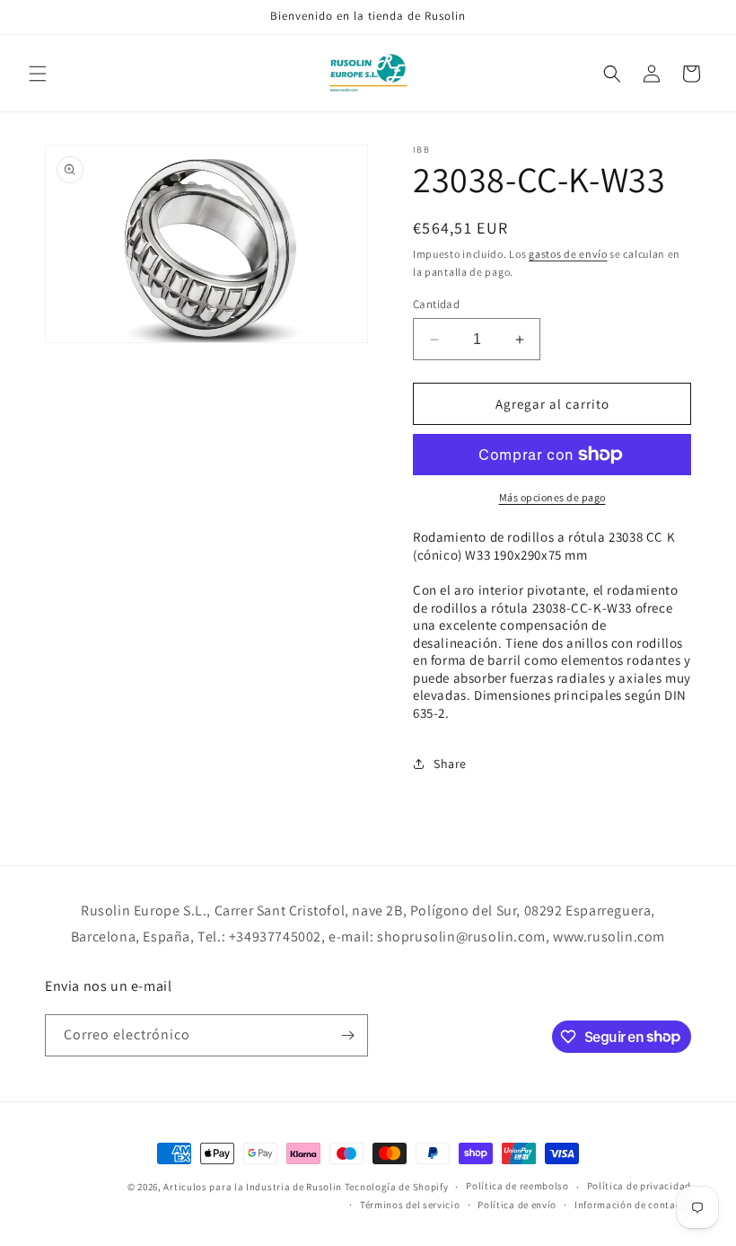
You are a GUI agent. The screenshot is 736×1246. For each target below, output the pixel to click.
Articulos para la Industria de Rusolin (252, 1186)
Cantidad (436, 304)
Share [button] (450, 764)
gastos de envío (568, 254)
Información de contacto (632, 1204)
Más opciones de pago (552, 497)
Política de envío (517, 1204)
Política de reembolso (517, 1186)
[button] (37, 73)
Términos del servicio (410, 1204)
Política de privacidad (639, 1186)
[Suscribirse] (347, 1035)
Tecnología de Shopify (397, 1186)
